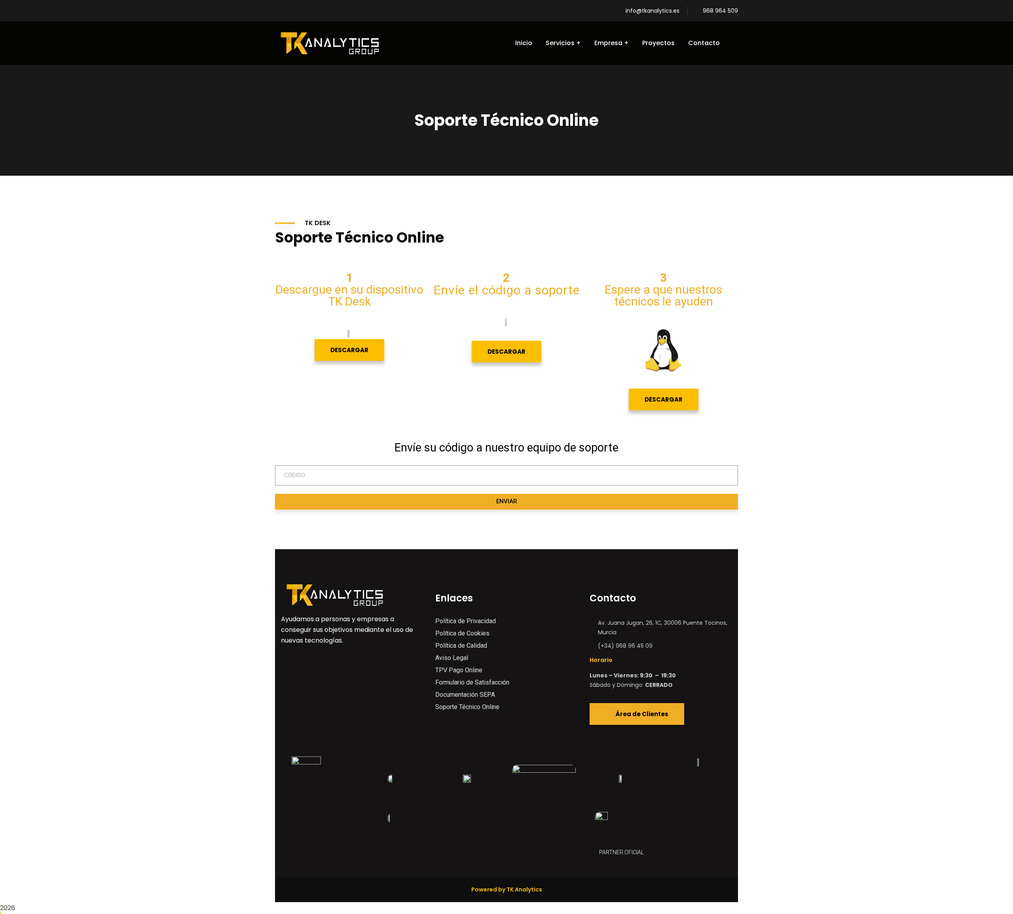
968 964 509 (720, 11)
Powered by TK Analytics (506, 889)
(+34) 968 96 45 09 (625, 646)
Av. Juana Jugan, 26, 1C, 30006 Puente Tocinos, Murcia (662, 627)
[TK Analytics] (329, 43)
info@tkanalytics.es (652, 11)
